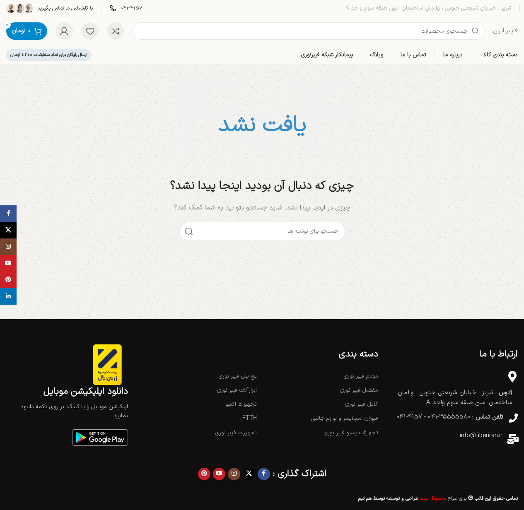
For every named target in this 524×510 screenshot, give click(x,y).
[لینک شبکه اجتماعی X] (249, 474)
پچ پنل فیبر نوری (238, 376)
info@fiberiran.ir (481, 435)
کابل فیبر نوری (361, 404)
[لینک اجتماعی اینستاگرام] (234, 474)
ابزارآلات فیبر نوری (237, 390)
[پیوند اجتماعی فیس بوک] (264, 474)
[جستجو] (188, 231)
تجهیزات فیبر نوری (236, 432)
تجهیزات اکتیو (241, 404)
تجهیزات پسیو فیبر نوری (351, 432)
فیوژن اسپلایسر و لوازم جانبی (344, 418)
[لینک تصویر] (100, 437)
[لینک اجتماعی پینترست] (204, 474)
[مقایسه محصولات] (115, 31)
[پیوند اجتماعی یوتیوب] (219, 474)
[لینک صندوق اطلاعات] (126, 8)
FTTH (249, 418)
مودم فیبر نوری (361, 376)
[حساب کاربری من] (64, 31)
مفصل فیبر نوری (359, 390)
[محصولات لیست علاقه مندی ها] (90, 31)
